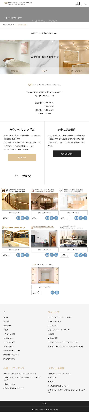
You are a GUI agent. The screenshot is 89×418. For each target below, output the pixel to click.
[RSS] (45, 403)
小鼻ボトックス (9, 384)
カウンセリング (9, 342)
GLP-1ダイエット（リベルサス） (60, 373)
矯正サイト (6, 218)
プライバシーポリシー (11, 350)
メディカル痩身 (56, 368)
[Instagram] (42, 403)
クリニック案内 (9, 334)
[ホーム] (4, 24)
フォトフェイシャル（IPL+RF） (59, 330)
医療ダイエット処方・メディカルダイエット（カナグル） (67, 391)
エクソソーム (53, 326)
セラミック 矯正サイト (36, 292)
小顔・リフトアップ (13, 368)
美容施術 (6, 321)
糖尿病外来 (7, 326)
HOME (4, 312)
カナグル (51, 382)
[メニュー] (85, 3)
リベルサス (52, 377)
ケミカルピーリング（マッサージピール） (63, 342)
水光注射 (51, 334)
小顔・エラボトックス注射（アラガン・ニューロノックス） (22, 379)
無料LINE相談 (67, 154)
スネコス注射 (53, 338)
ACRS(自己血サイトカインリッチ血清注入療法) (65, 346)
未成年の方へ (8, 338)
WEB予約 (22, 157)
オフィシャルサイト (15, 213)
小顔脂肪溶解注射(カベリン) (13, 388)
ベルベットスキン (54, 321)
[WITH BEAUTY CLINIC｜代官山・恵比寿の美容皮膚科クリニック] (17, 3)
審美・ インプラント (64, 255)
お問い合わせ (8, 346)
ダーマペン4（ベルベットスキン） (60, 317)
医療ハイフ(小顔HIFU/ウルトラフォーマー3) (19, 373)
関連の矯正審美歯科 (10, 355)
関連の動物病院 (9, 359)
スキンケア (54, 312)
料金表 (5, 330)
